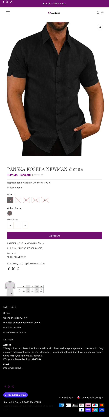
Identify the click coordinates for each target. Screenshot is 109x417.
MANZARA (35, 402)
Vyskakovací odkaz (35, 263)
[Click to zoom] (100, 27)
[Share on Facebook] (9, 269)
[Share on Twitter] (14, 269)
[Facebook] (3, 4)
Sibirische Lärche (32, 406)
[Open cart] (102, 12)
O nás (6, 313)
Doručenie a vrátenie (14, 332)
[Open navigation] (16, 12)
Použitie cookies (12, 327)
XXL (35, 200)
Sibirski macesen (13, 406)
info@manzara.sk (12, 368)
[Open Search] (98, 12)
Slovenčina (65, 397)
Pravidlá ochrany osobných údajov (22, 322)
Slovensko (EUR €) (90, 397)
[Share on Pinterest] (18, 269)
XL (26, 200)
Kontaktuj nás (15, 263)
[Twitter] (11, 4)
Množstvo (12, 219)
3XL (45, 200)
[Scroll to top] (103, 411)
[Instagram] (7, 4)
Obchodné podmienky (15, 317)
